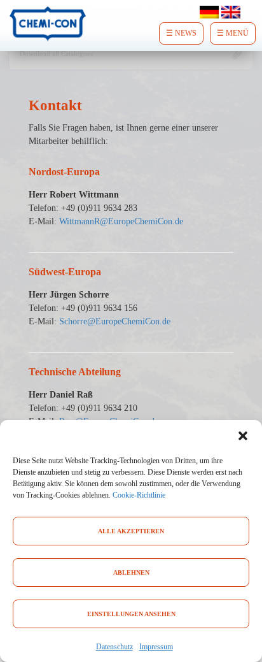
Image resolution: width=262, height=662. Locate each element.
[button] (243, 435)
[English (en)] (230, 11)
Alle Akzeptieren (131, 531)
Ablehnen (131, 572)
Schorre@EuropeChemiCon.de (114, 321)
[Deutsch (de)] (209, 11)
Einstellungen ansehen (131, 613)
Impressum (156, 646)
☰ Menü (233, 33)
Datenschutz (114, 646)
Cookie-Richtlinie (139, 495)
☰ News (181, 33)
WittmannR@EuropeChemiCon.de (121, 221)
